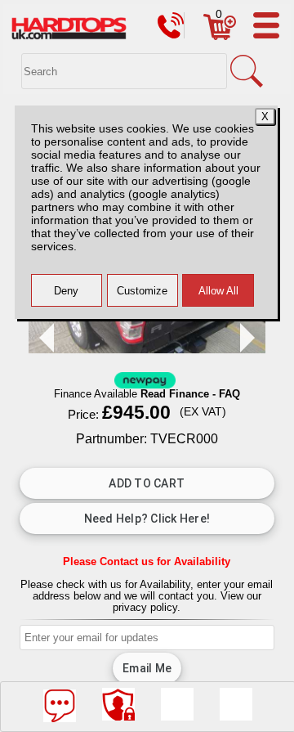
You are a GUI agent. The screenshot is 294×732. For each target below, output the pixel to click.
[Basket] (219, 36)
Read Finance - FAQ (190, 394)
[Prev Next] (147, 349)
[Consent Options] (118, 704)
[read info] (236, 704)
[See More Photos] (177, 704)
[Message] (59, 705)
